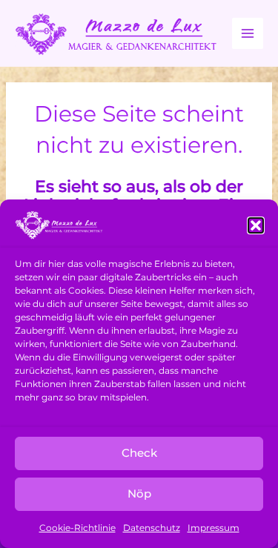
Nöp (139, 493)
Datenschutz (151, 527)
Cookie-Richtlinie (77, 527)
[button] (255, 225)
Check (139, 453)
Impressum (213, 527)
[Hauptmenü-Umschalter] (247, 33)
